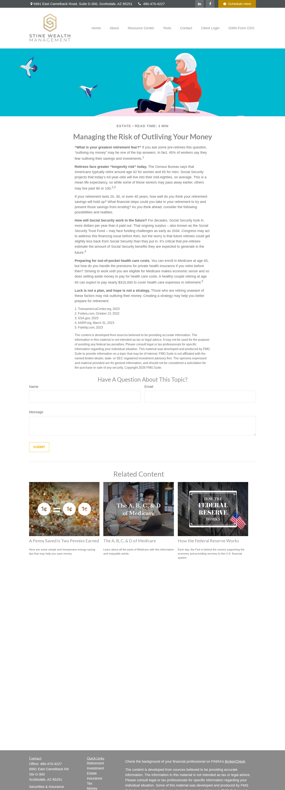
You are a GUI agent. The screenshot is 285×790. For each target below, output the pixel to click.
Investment (95, 768)
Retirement (95, 763)
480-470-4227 (154, 4)
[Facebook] (210, 4)
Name (33, 387)
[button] (96, 28)
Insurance (94, 778)
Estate (92, 773)
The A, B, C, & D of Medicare (129, 540)
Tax (89, 783)
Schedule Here (239, 4)
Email (148, 387)
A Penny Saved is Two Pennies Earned (64, 540)
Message (36, 412)
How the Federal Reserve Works (208, 540)
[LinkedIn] (199, 4)
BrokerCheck (235, 761)
